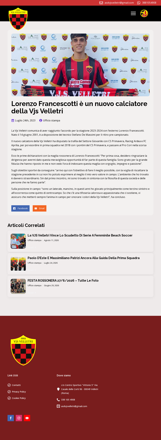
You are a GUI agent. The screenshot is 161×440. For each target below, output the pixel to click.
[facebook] (11, 418)
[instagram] (19, 418)
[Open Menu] (133, 13)
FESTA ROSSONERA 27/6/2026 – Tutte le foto (63, 280)
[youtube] (27, 418)
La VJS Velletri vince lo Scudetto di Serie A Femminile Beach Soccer (80, 235)
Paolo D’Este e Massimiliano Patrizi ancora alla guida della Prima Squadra (84, 258)
